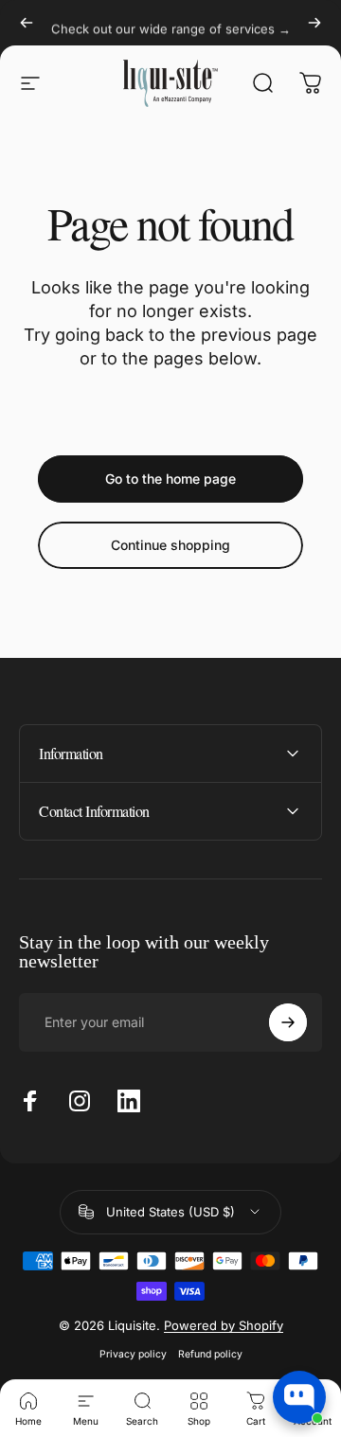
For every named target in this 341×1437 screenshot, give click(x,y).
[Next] (314, 22)
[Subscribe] (288, 1022)
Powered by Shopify (223, 1325)
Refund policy (210, 1354)
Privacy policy (133, 1354)
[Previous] (26, 22)
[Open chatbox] (299, 1397)
